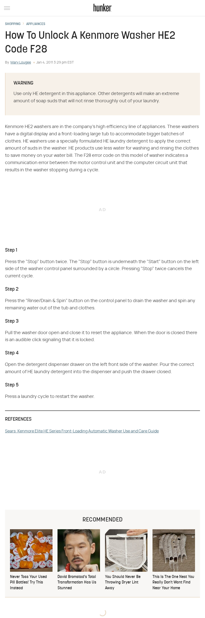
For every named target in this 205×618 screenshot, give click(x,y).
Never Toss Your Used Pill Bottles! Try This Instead (28, 582)
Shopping (12, 24)
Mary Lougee (20, 62)
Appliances (36, 24)
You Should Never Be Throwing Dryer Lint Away (122, 582)
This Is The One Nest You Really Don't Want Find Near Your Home (173, 582)
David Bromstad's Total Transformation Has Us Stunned (77, 582)
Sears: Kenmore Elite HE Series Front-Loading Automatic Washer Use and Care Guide (82, 431)
